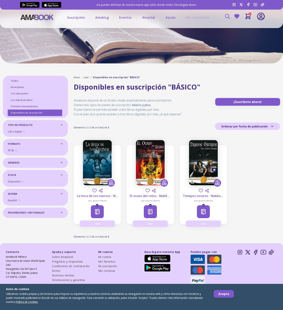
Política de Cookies (27, 302)
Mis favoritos (107, 261)
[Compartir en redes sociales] (100, 190)
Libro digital (17, 131)
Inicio (77, 77)
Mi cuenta (104, 257)
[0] (248, 18)
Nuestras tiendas (63, 275)
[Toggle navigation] (245, 27)
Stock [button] (12, 175)
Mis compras (106, 271)
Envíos (56, 271)
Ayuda (170, 17)
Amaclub (148, 17)
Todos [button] (14, 80)
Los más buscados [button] (21, 100)
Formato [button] (14, 143)
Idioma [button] (12, 193)
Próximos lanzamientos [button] (24, 106)
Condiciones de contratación (71, 266)
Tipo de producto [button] (20, 125)
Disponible (16, 181)
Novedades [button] (17, 87)
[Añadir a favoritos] (94, 190)
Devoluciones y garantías (68, 280)
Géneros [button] (14, 162)
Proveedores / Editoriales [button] (26, 212)
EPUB (13, 150)
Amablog (102, 17)
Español (14, 200)
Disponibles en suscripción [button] (26, 112)
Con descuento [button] (19, 93)
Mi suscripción (107, 266)
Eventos (125, 17)
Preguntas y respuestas (67, 261)
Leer (86, 77)
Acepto (223, 294)
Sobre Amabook (62, 257)
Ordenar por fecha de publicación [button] (244, 126)
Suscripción (76, 17)
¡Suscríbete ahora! (248, 102)
